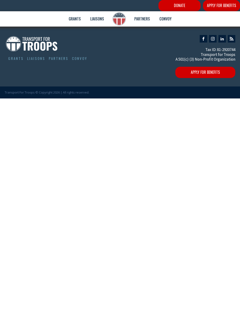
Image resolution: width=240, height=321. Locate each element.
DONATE (179, 5)
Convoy (165, 19)
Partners (142, 19)
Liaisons (97, 19)
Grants (75, 19)
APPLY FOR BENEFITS (221, 5)
